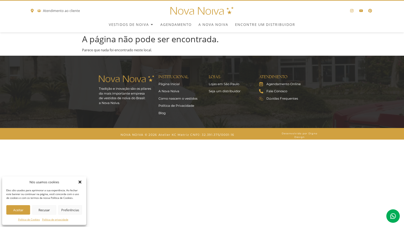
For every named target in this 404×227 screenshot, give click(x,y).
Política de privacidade (55, 219)
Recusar (44, 210)
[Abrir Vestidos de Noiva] (152, 24)
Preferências (70, 210)
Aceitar (18, 210)
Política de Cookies (29, 219)
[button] (80, 182)
